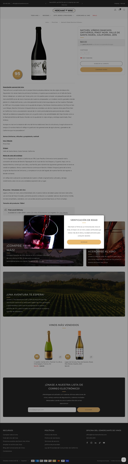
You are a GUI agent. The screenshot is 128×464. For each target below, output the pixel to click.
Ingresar (84, 242)
